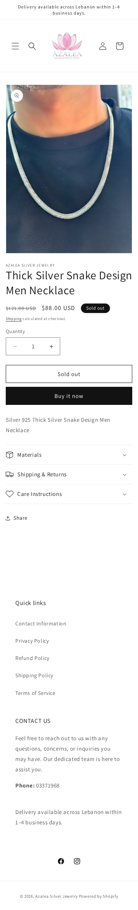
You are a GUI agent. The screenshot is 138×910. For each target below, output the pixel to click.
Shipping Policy (34, 675)
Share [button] (20, 517)
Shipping (14, 318)
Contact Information (40, 623)
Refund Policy (32, 658)
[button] (15, 46)
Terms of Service (35, 693)
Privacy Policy (32, 640)
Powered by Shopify (98, 896)
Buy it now (69, 395)
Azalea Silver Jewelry (56, 896)
